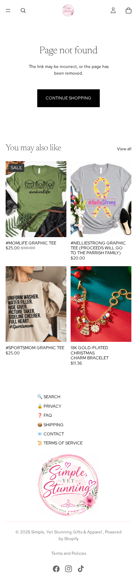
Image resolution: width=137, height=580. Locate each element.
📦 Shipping (50, 425)
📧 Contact (50, 434)
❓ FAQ (44, 415)
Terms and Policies (68, 553)
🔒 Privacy (49, 406)
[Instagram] (68, 569)
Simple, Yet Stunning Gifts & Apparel (67, 532)
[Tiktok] (81, 569)
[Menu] (8, 10)
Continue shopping (68, 98)
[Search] (23, 10)
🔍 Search (48, 397)
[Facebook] (56, 569)
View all (124, 149)
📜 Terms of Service (60, 443)
